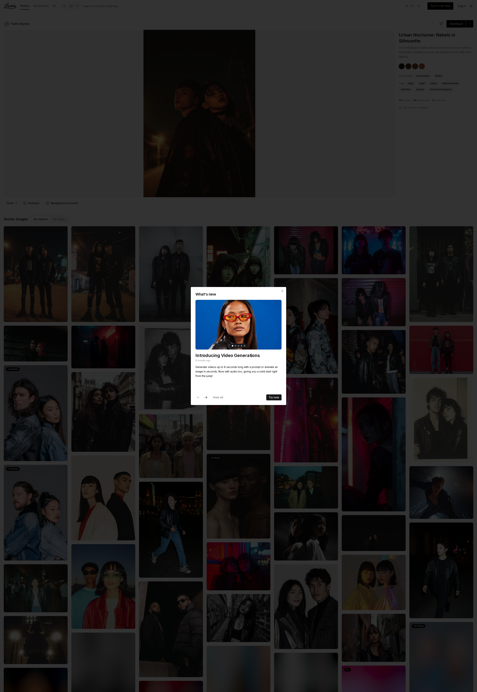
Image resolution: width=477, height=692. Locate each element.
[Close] (282, 291)
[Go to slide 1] (232, 346)
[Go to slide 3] (238, 346)
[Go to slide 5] (244, 346)
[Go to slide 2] (235, 346)
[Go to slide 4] (241, 346)
